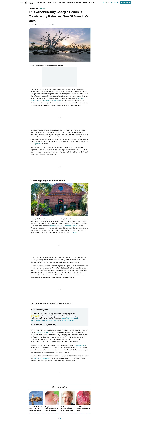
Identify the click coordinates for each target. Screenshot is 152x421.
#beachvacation (49, 320)
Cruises (62, 2)
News (85, 2)
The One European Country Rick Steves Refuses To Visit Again (67, 408)
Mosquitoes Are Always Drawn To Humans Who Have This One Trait (51, 408)
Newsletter (127, 2)
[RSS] (117, 2)
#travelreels (74, 318)
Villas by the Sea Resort (44, 332)
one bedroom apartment (42, 358)
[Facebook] (103, 2)
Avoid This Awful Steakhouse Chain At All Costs (83, 408)
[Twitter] (109, 2)
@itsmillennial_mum (39, 309)
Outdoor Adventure (74, 2)
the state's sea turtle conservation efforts (63, 226)
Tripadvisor (37, 144)
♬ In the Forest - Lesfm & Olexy (44, 324)
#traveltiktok (66, 318)
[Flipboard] (112, 2)
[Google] (115, 2)
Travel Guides (52, 2)
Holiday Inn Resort (81, 345)
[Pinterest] (106, 2)
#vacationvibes (69, 320)
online (75, 232)
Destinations (40, 2)
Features (92, 2)
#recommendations (37, 320)
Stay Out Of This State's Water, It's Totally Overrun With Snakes (35, 408)
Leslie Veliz (33, 25)
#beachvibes (59, 320)
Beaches (42, 8)
